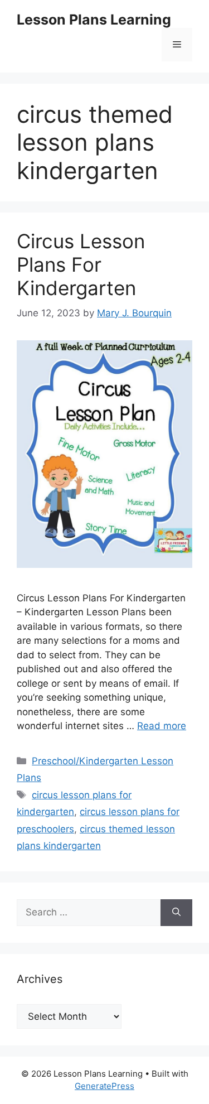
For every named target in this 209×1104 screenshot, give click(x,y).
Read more (161, 725)
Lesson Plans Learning (94, 19)
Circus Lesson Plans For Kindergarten (81, 264)
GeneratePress (104, 1086)
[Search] (176, 912)
